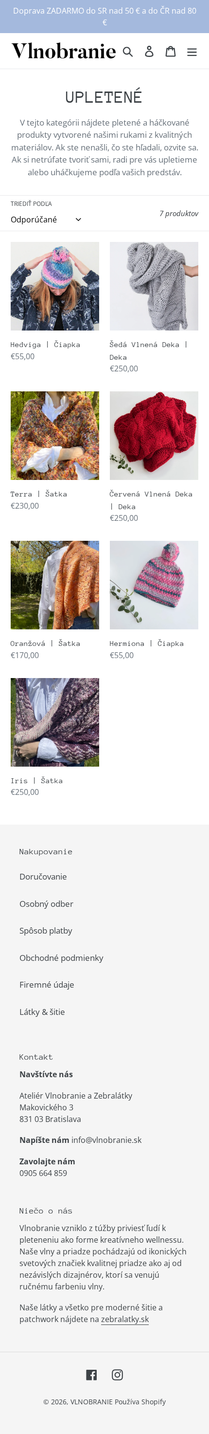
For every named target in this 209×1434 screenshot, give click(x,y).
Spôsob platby (45, 930)
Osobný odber (46, 903)
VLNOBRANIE (91, 1401)
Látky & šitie (42, 1011)
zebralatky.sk (125, 1319)
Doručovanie (43, 876)
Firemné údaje (46, 984)
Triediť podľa (31, 204)
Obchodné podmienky (61, 957)
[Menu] (192, 50)
